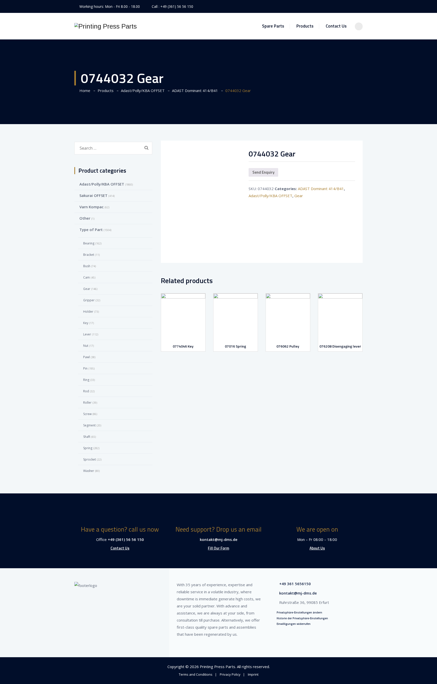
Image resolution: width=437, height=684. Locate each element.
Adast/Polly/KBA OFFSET (270, 195)
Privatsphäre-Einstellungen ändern (299, 612)
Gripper (89, 300)
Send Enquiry (263, 172)
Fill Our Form (218, 548)
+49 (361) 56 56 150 (176, 6)
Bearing (88, 243)
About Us (317, 548)
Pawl (86, 357)
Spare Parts (273, 26)
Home (83, 90)
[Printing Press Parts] (105, 26)
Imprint (253, 674)
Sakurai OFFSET (93, 195)
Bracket (88, 255)
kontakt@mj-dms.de (218, 539)
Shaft (86, 437)
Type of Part (91, 229)
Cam (86, 277)
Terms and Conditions (195, 674)
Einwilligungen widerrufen (294, 624)
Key (85, 323)
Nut (85, 346)
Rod (86, 391)
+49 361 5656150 (295, 583)
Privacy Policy (230, 674)
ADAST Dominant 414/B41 (321, 188)
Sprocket (89, 459)
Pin (85, 368)
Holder (88, 311)
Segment (89, 425)
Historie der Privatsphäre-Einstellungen (302, 618)
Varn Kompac (91, 206)
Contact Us (336, 26)
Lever (87, 334)
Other (84, 218)
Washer (88, 471)
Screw (87, 414)
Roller (87, 402)
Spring (87, 448)
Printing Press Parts (217, 666)
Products (305, 26)
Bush (86, 266)
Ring (86, 380)
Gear (298, 195)
